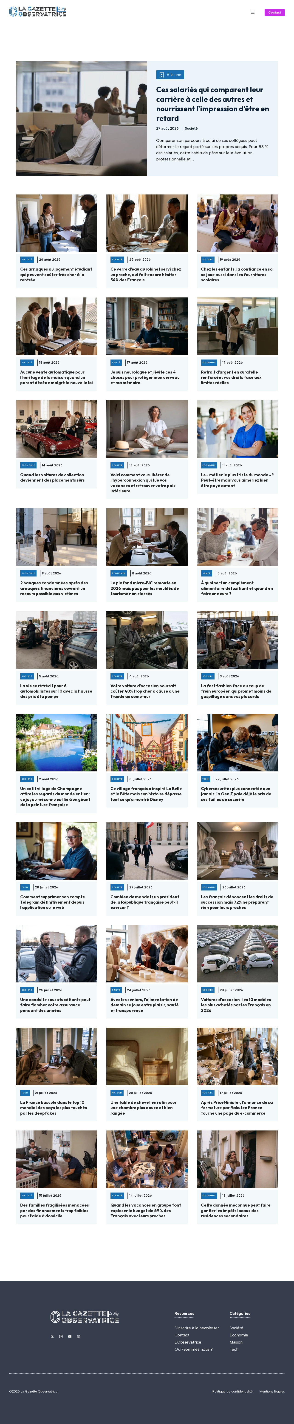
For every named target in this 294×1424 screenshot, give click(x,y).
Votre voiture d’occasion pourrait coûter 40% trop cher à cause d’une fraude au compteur (145, 691)
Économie (239, 1335)
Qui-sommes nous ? (194, 1349)
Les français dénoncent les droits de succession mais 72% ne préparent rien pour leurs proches (237, 902)
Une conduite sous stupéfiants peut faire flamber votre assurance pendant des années (55, 1005)
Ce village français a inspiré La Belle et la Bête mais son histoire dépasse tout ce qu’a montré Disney (146, 794)
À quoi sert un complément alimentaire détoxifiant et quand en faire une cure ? (237, 588)
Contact (274, 12)
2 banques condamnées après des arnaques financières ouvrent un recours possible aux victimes (54, 588)
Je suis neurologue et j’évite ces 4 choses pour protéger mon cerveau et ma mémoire (145, 377)
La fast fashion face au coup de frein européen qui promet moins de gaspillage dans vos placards (236, 691)
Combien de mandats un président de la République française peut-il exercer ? (144, 902)
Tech (234, 1349)
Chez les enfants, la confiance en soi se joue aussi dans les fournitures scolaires (237, 274)
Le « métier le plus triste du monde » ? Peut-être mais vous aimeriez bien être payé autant (237, 480)
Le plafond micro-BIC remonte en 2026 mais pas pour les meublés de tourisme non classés (144, 588)
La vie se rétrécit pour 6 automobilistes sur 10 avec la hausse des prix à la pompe (56, 691)
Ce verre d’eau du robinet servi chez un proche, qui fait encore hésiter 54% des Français (145, 274)
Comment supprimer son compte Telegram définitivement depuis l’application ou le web (52, 902)
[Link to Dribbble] (78, 1336)
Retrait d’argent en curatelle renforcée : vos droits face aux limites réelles (231, 377)
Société (236, 1328)
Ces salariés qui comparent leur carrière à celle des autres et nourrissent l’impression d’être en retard (212, 104)
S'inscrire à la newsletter (197, 1328)
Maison (236, 1342)
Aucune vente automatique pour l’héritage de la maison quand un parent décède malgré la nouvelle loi (56, 377)
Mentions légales (272, 1391)
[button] (252, 12)
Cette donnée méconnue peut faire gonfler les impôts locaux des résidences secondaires (236, 1210)
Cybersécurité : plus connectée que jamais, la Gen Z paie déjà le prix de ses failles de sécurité (236, 794)
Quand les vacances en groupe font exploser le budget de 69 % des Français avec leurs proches (145, 1210)
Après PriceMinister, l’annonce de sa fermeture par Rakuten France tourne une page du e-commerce (237, 1108)
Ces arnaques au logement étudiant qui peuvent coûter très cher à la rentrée (56, 274)
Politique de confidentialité (232, 1391)
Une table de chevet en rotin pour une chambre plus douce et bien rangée (143, 1108)
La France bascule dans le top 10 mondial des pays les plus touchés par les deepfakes (53, 1108)
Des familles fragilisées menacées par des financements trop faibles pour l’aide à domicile (54, 1210)
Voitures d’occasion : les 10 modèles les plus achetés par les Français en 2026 (236, 1005)
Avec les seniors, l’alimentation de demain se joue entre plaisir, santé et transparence (144, 1005)
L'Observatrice (188, 1342)
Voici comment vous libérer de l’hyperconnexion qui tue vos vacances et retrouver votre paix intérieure (143, 483)
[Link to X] (52, 1336)
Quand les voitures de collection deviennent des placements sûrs (52, 477)
